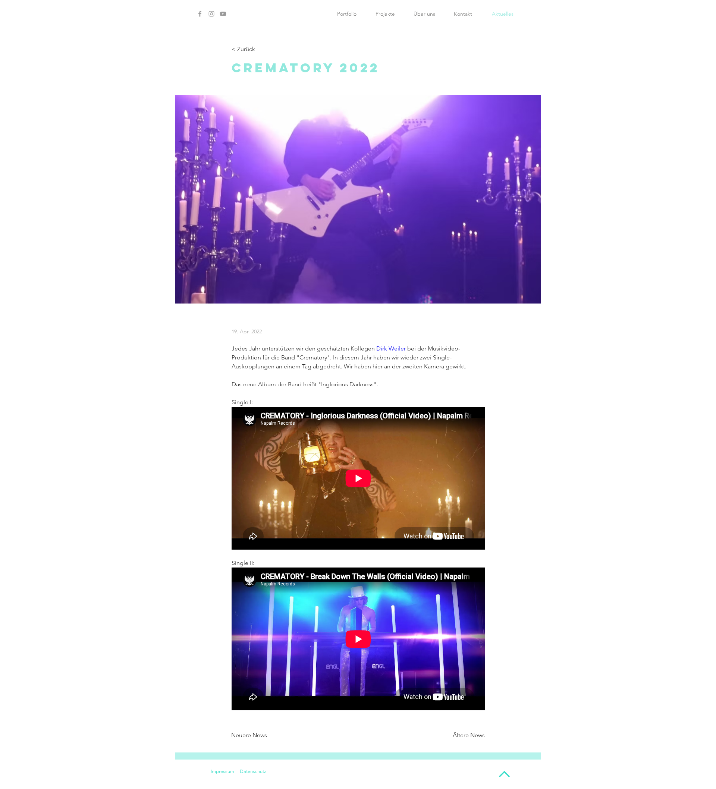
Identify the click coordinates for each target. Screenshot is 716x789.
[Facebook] (200, 14)
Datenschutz (253, 771)
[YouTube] (223, 14)
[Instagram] (211, 14)
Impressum (222, 771)
